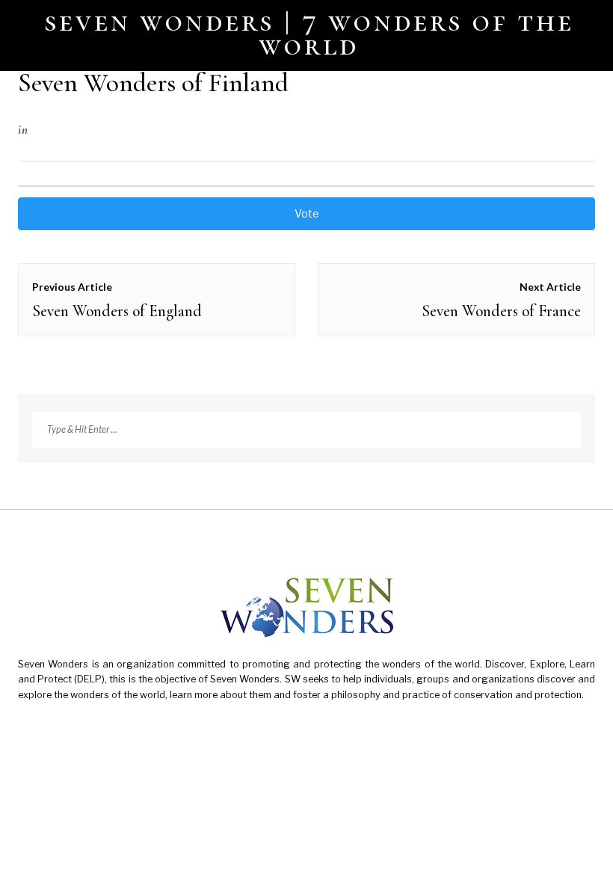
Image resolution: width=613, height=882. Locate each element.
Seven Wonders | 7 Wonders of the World (309, 33)
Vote (307, 213)
